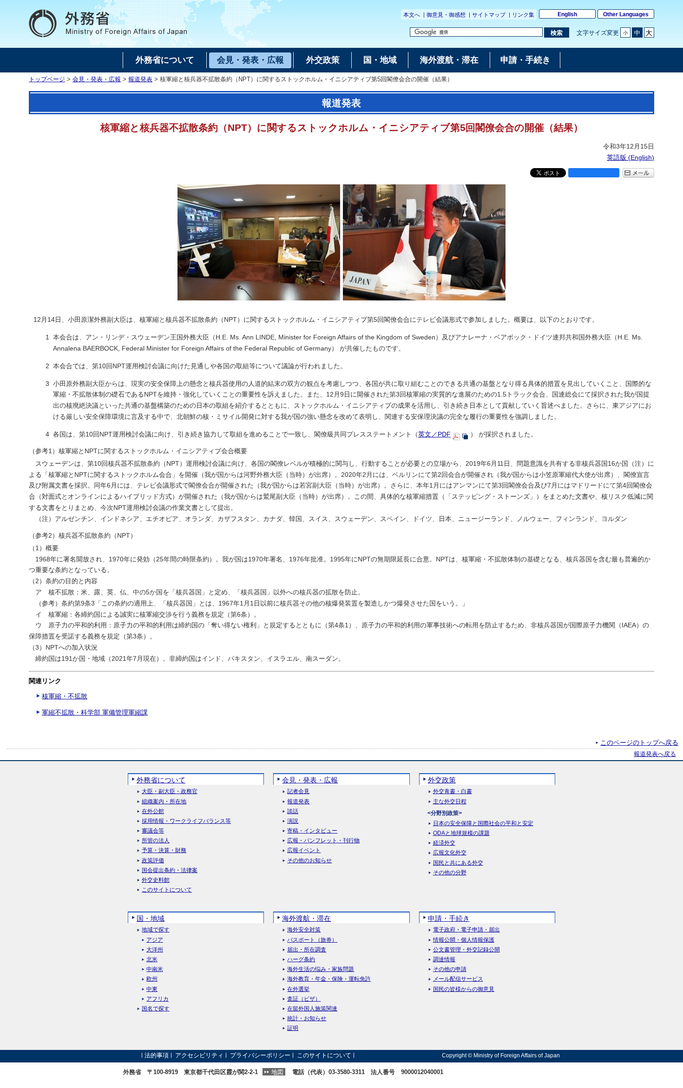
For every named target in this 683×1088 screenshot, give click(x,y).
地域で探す (156, 930)
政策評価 (153, 861)
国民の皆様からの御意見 (463, 989)
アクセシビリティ (199, 1055)
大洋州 (154, 950)
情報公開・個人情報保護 (463, 940)
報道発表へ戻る (655, 754)
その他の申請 (449, 969)
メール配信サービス (458, 979)
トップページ (47, 79)
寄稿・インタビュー (312, 831)
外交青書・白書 (452, 791)
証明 (292, 1028)
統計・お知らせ (306, 1019)
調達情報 (444, 960)
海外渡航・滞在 (306, 918)
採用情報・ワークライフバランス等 (186, 821)
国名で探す (156, 1009)
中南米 (154, 969)
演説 (292, 821)
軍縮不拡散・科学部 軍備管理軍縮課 (95, 712)
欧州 (152, 979)
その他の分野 (449, 873)
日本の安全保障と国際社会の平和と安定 (483, 824)
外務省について (161, 780)
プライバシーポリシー (260, 1055)
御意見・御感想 (446, 15)
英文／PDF (434, 434)
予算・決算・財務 (164, 850)
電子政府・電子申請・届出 (466, 930)
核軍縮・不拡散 (64, 696)
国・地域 (150, 918)
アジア (154, 940)
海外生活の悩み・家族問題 (320, 969)
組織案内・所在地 (164, 802)
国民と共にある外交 (458, 863)
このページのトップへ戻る (639, 742)
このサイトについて (167, 890)
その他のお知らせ (309, 861)
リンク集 (523, 15)
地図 (277, 1071)
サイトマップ (489, 15)
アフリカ (157, 999)
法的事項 (156, 1055)
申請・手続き (449, 918)
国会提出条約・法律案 (169, 870)
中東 (152, 989)
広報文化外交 (449, 853)
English (567, 14)
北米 (152, 960)
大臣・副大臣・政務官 (169, 791)
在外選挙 (298, 989)
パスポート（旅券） (312, 940)
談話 (292, 811)
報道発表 (140, 79)
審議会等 (153, 831)
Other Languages (626, 14)
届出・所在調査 (306, 950)
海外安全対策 (304, 930)
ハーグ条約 (301, 960)
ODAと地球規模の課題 (461, 833)
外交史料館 (156, 880)
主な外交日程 (449, 802)
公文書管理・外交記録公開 (466, 950)
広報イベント (304, 850)
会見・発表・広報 (96, 79)
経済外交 (444, 843)
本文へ (411, 15)
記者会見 (298, 791)
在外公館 (153, 811)
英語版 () (630, 157)
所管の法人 (156, 841)
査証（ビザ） (304, 999)
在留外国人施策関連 (312, 1009)
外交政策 (442, 780)
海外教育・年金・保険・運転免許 (329, 979)
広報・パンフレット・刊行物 (323, 841)
